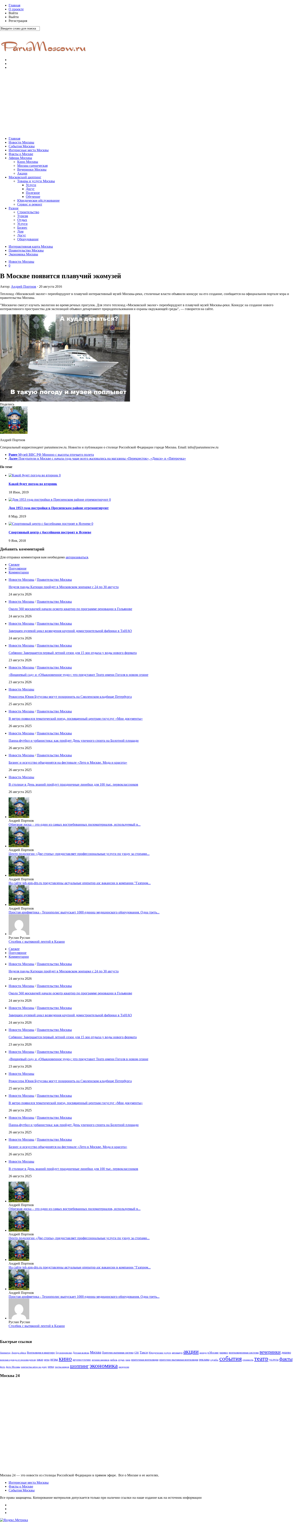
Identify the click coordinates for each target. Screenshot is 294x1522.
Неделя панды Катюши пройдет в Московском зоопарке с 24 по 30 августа (64, 587)
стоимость (248, 1359)
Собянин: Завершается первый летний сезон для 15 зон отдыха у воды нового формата (73, 653)
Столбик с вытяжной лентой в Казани (37, 941)
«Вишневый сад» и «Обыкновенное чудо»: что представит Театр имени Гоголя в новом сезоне (78, 675)
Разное (14, 208)
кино (65, 1358)
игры (54, 1359)
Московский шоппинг (25, 177)
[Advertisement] (147, 103)
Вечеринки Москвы (31, 169)
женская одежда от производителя (18, 1360)
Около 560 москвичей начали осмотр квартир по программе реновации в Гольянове (70, 609)
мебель (113, 1359)
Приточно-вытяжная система (117, 1352)
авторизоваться (77, 557)
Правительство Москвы (26, 250)
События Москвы (22, 146)
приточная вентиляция (144, 1359)
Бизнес (22, 227)
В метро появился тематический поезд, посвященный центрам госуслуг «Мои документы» (76, 718)
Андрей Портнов (23, 286)
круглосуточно (82, 1359)
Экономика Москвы (23, 254)
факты (285, 1359)
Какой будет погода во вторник (33, 484)
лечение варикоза (100, 1360)
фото (2, 1367)
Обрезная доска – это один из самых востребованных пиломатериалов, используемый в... (75, 824)
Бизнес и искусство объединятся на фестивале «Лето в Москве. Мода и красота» (68, 762)
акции (191, 1351)
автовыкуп (177, 1352)
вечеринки (270, 1352)
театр (261, 1358)
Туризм (22, 216)
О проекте (16, 9)
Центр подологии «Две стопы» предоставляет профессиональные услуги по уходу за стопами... (79, 854)
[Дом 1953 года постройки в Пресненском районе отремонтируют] (59, 499)
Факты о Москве (21, 154)
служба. (214, 1359)
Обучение (33, 196)
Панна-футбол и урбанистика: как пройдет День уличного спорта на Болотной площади (74, 740)
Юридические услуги (160, 1353)
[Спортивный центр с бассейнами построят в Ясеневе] (50, 523)
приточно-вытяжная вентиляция (178, 1359)
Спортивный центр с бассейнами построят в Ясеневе (50, 532)
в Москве (213, 1352)
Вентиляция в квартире (41, 1352)
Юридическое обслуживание (38, 200)
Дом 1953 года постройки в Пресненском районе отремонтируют (59, 508)
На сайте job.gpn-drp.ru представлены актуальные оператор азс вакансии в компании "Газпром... (80, 883)
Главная (14, 5)
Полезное (33, 193)
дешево (286, 1352)
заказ (40, 1359)
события (230, 1358)
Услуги (31, 185)
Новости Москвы (21, 142)
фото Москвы (13, 1367)
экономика (104, 1365)
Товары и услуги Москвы (36, 181)
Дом (20, 231)
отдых (121, 1360)
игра (47, 1359)
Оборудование (28, 239)
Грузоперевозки (64, 1353)
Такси (144, 1352)
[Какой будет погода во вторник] (34, 475)
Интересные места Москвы (29, 150)
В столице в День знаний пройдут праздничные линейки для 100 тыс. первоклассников (73, 784)
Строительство (28, 212)
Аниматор (5, 1353)
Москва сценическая (32, 165)
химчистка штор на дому (34, 1367)
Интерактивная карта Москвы (31, 246)
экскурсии (124, 1367)
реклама (204, 1359)
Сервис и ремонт (29, 204)
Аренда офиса (18, 1353)
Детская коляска (81, 1353)
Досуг (30, 189)
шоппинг (79, 1366)
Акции (22, 173)
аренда (203, 1353)
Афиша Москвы (20, 158)
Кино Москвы (27, 162)
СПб (136, 1352)
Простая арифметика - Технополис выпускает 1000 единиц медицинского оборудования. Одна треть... (84, 912)
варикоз (224, 1352)
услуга (274, 1359)
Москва (95, 1352)
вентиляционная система (244, 1352)
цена (51, 1366)
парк (127, 1360)
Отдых (22, 220)
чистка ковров (62, 1367)
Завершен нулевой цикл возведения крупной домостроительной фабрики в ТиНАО (70, 631)
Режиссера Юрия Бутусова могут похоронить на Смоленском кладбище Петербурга (70, 696)
